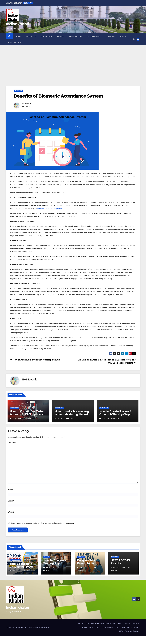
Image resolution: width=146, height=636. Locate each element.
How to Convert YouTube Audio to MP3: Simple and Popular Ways (27, 414)
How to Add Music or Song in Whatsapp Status (36, 360)
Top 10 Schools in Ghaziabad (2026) (21, 565)
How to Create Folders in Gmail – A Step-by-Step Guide (115, 414)
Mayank (28, 103)
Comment (12, 442)
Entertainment (95, 36)
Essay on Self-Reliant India (86, 562)
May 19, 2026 (51, 567)
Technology (75, 36)
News (18, 36)
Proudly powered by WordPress (16, 627)
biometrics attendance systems (49, 208)
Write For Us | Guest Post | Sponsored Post (100, 623)
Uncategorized (15, 560)
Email (11, 501)
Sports (111, 36)
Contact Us (14, 42)
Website (11, 512)
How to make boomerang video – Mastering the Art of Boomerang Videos (72, 414)
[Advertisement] (73, 62)
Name (11, 490)
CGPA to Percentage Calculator (129, 631)
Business (98, 627)
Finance (46, 556)
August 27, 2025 (86, 567)
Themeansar (45, 627)
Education (46, 36)
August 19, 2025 (119, 567)
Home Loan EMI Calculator (130, 627)
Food (123, 36)
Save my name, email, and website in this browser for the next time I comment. (42, 523)
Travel (60, 36)
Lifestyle (31, 36)
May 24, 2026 (17, 571)
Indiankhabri (17, 24)
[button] (134, 39)
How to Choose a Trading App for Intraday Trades (54, 563)
